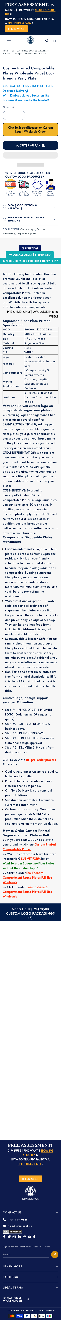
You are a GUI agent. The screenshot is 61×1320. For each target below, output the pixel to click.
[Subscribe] (54, 1254)
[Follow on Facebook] (4, 1237)
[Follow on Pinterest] (24, 1237)
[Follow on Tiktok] (34, 1237)
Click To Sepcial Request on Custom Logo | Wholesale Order (30, 129)
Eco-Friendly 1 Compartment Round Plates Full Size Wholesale (27, 877)
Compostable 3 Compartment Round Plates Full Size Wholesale (27, 891)
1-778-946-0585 (18, 1219)
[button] (30, 156)
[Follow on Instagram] (14, 1237)
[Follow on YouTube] (29, 1237)
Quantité (8, 107)
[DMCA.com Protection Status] (12, 1232)
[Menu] (9, 40)
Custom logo (27, 229)
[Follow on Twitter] (9, 1237)
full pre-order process (41, 760)
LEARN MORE (16, 29)
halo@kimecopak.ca (20, 1225)
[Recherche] (47, 40)
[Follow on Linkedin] (19, 1237)
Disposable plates (27, 233)
